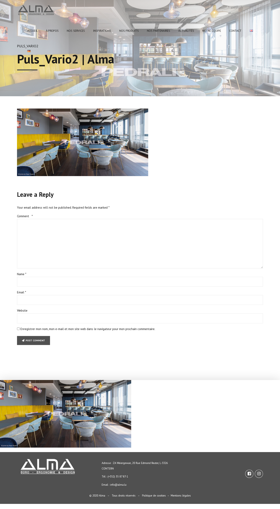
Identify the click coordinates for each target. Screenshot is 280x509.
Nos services (76, 31)
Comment (25, 216)
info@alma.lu (118, 484)
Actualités (186, 31)
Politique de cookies (154, 495)
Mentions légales (181, 495)
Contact (235, 31)
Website (22, 310)
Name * (21, 274)
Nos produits (129, 31)
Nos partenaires (158, 31)
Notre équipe (211, 31)
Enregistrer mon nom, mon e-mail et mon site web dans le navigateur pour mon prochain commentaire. (87, 329)
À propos (52, 31)
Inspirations (102, 31)
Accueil (32, 31)
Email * (21, 292)
